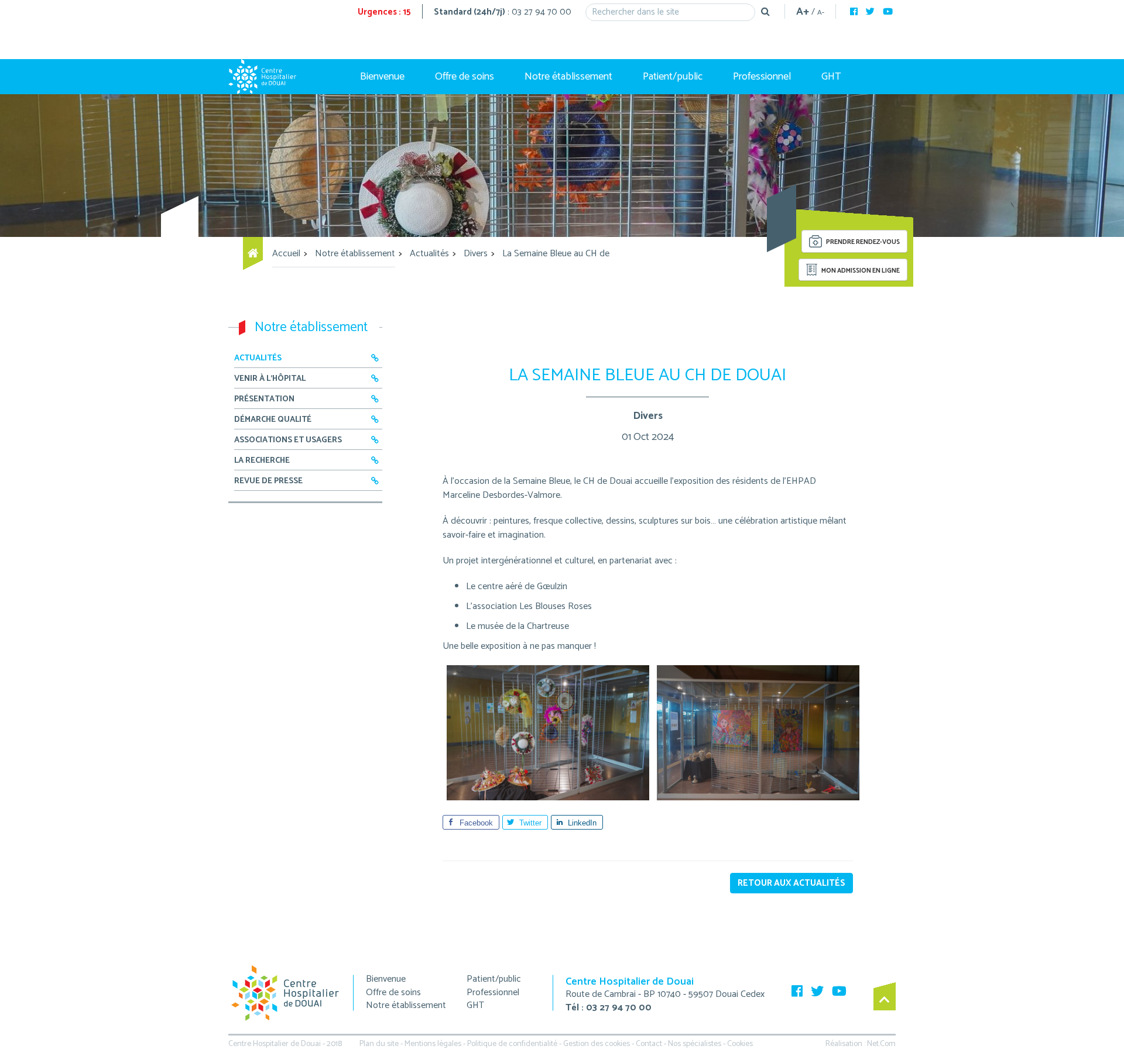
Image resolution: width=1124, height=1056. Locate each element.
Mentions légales (433, 1044)
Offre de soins (464, 76)
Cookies (740, 1044)
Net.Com (881, 1044)
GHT (831, 76)
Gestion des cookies (596, 1044)
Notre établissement (568, 76)
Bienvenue (382, 76)
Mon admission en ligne (860, 271)
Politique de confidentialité (512, 1044)
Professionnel (762, 76)
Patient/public (672, 76)
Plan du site (379, 1044)
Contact (649, 1044)
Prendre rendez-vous (862, 243)
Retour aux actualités (791, 883)
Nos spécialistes (694, 1044)
